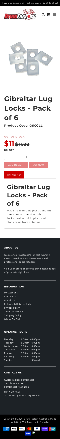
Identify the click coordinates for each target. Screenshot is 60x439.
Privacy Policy (12, 307)
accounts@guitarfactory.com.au (22, 395)
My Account (11, 292)
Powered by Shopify (37, 422)
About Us (9, 300)
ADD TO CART (16, 164)
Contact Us (10, 296)
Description (14, 174)
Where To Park (12, 319)
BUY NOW (38, 164)
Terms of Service (13, 311)
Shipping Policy (13, 315)
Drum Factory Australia (36, 418)
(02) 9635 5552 (12, 391)
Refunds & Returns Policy (18, 303)
